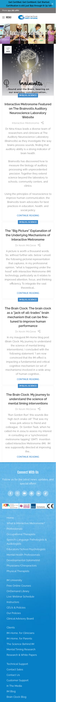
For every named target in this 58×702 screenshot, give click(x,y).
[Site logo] (28, 17)
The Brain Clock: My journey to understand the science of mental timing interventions (28, 399)
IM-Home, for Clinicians (20, 633)
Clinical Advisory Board (20, 618)
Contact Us (13, 674)
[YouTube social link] (24, 493)
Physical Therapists (18, 571)
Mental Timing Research (21, 649)
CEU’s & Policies (16, 607)
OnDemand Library (18, 591)
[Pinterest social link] (31, 493)
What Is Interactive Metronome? (26, 523)
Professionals (15, 528)
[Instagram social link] (17, 493)
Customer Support (17, 680)
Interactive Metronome (25, 122)
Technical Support (17, 663)
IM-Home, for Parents (19, 638)
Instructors (13, 602)
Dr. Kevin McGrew (25, 245)
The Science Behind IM (20, 644)
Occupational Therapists (21, 534)
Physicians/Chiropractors (22, 565)
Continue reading (28, 215)
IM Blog (23, 95)
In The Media (14, 685)
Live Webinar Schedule (20, 596)
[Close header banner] (52, 4)
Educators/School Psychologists (26, 549)
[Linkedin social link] (38, 493)
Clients (11, 627)
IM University (14, 580)
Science (32, 95)
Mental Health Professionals (23, 554)
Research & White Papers (22, 654)
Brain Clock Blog (16, 696)
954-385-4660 (13, 10)
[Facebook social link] (10, 493)
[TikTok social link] (45, 493)
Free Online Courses (19, 585)
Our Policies (14, 613)
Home (5, 39)
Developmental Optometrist (23, 560)
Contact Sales (15, 669)
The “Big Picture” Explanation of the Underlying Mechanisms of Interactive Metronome (28, 235)
